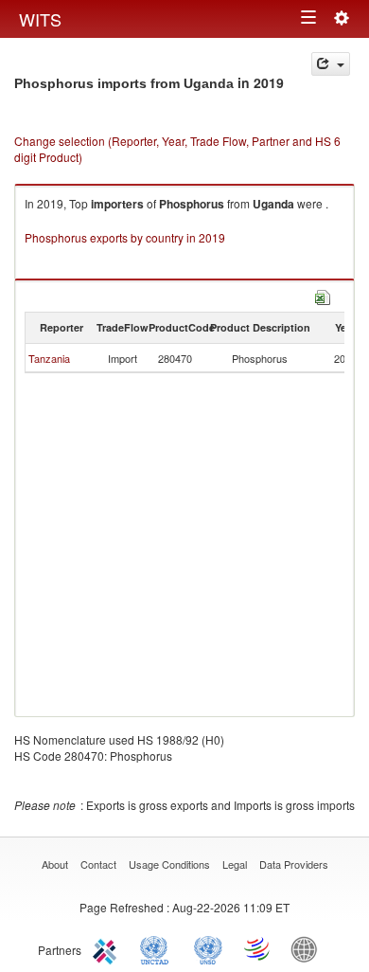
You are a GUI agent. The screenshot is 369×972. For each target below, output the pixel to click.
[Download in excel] (322, 295)
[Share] (330, 64)
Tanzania (49, 358)
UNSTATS (208, 948)
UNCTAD (158, 948)
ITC (108, 948)
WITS (40, 19)
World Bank (308, 948)
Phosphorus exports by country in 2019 (125, 237)
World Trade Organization (258, 948)
